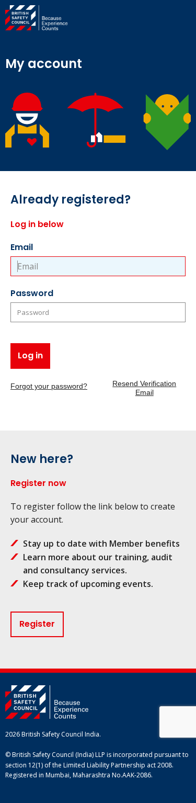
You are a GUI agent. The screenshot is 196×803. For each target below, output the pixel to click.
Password (31, 293)
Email (21, 247)
